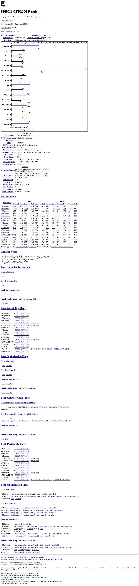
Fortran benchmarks (10, 290)
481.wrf (4, 242)
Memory (9, 159)
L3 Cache (8, 155)
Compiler (7, 175)
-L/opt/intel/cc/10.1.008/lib (38, 407)
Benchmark (7, 203)
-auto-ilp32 (52, 494)
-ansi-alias (50, 510)
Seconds (16, 204)
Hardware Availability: (35, 38)
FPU (9, 143)
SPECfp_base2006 (7, 31)
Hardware (27, 133)
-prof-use (27, 494)
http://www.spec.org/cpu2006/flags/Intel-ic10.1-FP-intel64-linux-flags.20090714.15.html (31, 559)
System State (7, 184)
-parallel (9, 366)
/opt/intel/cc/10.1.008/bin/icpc (20, 421)
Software (25, 167)
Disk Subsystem (9, 162)
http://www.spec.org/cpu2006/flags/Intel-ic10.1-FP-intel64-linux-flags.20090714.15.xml (23, 564)
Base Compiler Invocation (15, 267)
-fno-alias (44, 494)
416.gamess (5, 209)
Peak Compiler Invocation (15, 397)
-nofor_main (35, 323)
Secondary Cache (8, 152)
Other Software (7, 192)
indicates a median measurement (62, 247)
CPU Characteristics (8, 138)
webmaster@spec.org (31, 575)
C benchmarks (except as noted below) (18, 402)
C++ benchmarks (8, 281)
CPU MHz (9, 140)
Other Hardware (9, 164)
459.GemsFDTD (7, 235)
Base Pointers (8, 187)
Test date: (35, 35)
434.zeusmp (5, 213)
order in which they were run (26, 247)
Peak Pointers (8, 189)
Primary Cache (8, 150)
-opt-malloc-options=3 (71, 496)
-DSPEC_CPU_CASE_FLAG (41, 349)
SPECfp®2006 (6, 28)
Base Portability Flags (13, 308)
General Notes (9, 251)
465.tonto (4, 237)
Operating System (7, 170)
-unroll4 (43, 515)
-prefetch (60, 496)
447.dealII (4, 225)
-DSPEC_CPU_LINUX (61, 349)
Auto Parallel (8, 180)
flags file (7, 557)
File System (8, 182)
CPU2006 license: (7, 35)
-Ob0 (53, 526)
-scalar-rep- (51, 496)
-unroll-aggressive (24, 550)
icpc (3, 285)
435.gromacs (5, 216)
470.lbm (4, 240)
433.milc (4, 211)
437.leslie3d (5, 221)
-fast (3, 366)
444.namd (4, 223)
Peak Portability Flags (13, 443)
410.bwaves (5, 206)
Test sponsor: (8, 38)
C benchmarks (7, 272)
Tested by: (8, 40)
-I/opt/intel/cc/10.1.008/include (59, 407)
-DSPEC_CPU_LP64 (21, 313)
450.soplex (5, 228)
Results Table (8, 196)
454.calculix (5, 232)
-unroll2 (43, 496)
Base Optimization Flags (14, 356)
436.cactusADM (7, 218)
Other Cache (9, 157)
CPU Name (9, 135)
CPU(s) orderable (8, 147)
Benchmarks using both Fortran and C (18, 299)
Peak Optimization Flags (15, 484)
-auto (53, 536)
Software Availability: (35, 40)
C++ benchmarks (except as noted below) (19, 414)
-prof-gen (14, 494)
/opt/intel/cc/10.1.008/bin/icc (18, 407)
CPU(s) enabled (9, 145)
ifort (3, 294)
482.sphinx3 (5, 244)
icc (3, 276)
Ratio (22, 204)
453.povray (5, 230)
